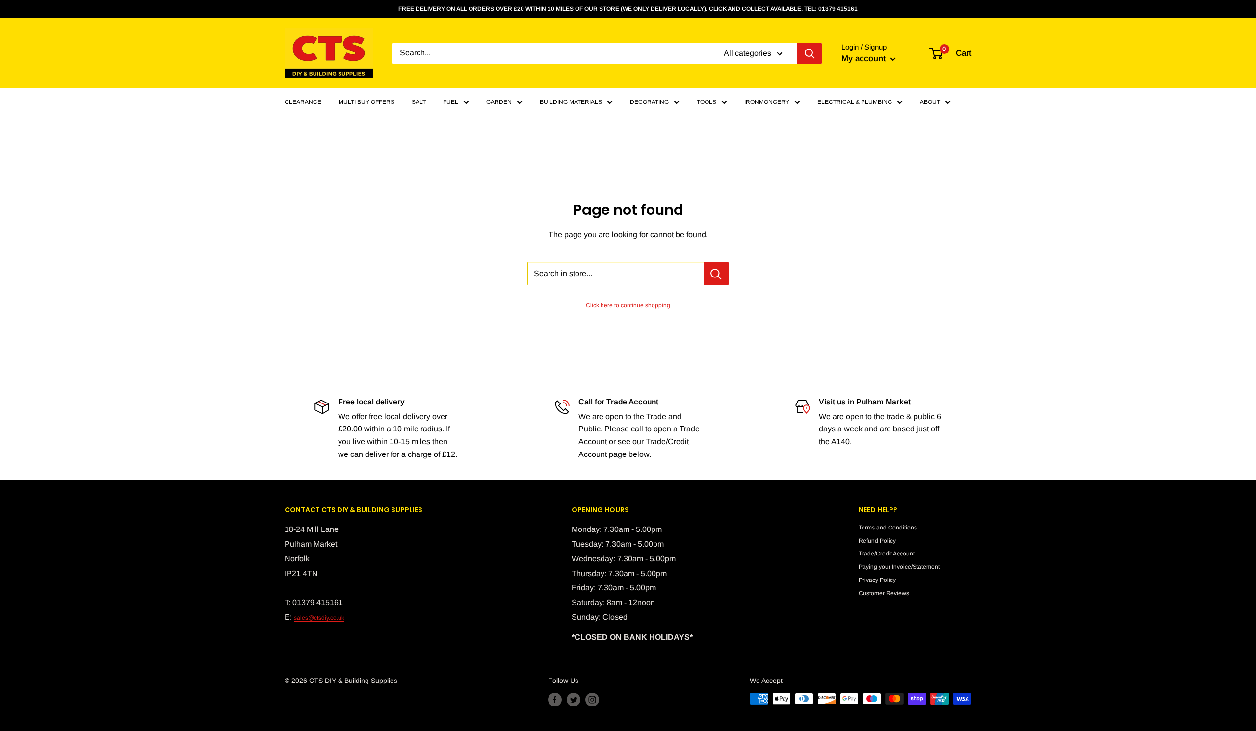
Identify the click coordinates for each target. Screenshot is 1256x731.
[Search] (809, 53)
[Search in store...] (716, 273)
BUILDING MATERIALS (571, 102)
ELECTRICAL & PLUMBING (854, 102)
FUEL (450, 102)
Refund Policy (877, 540)
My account (864, 58)
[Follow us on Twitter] (573, 699)
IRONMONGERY (766, 102)
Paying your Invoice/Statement (899, 566)
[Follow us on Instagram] (592, 699)
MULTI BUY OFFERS (366, 102)
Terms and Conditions (888, 527)
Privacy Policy (877, 580)
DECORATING (649, 102)
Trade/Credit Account (887, 553)
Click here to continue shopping (628, 305)
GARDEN (499, 102)
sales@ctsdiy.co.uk (319, 617)
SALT (419, 102)
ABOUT (930, 102)
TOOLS (706, 102)
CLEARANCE (303, 102)
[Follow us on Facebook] (555, 699)
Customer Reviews (884, 593)
